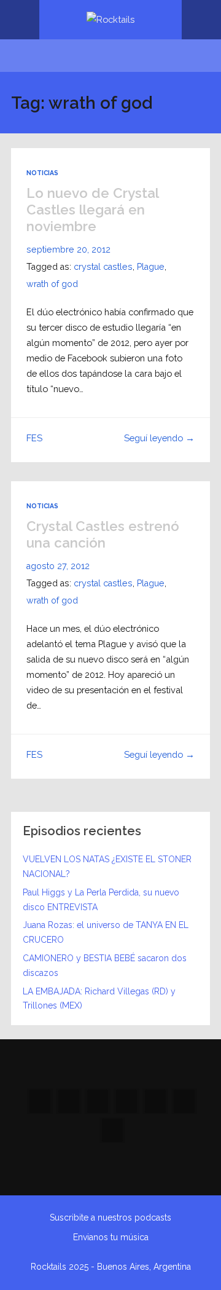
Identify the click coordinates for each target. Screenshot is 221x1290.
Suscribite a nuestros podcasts (110, 1217)
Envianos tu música (111, 1237)
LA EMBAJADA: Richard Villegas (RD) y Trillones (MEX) (99, 998)
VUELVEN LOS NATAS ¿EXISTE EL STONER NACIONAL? (107, 866)
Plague (151, 267)
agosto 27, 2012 (58, 566)
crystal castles (103, 267)
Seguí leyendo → (159, 438)
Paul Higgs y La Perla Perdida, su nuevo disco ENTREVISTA (101, 899)
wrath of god (52, 284)
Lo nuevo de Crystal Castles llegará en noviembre (92, 209)
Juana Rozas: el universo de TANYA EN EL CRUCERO (105, 932)
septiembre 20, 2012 (68, 249)
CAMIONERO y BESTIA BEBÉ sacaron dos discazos (105, 965)
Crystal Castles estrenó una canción (102, 534)
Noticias (42, 172)
